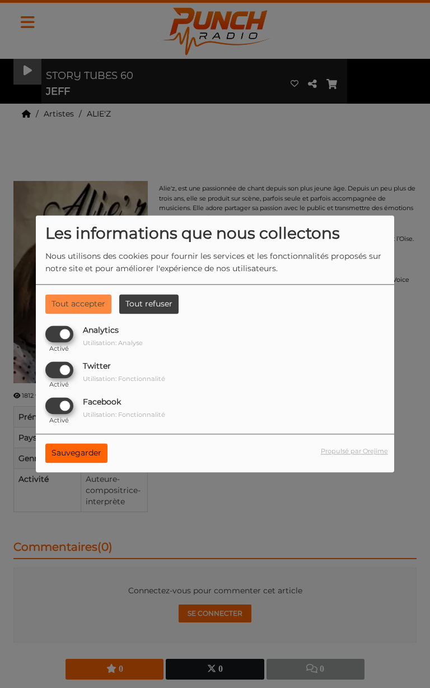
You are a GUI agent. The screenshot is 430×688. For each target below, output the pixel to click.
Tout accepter (78, 304)
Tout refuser (148, 304)
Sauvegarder (76, 453)
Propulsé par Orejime (354, 451)
